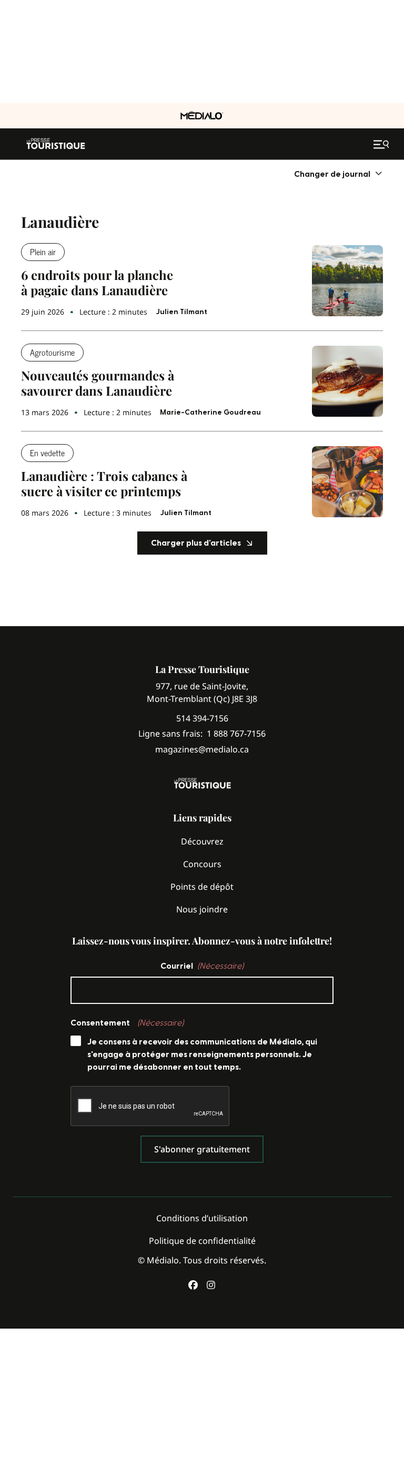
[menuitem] (338, 174)
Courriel (202, 966)
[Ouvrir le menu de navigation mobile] (382, 144)
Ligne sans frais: (202, 734)
